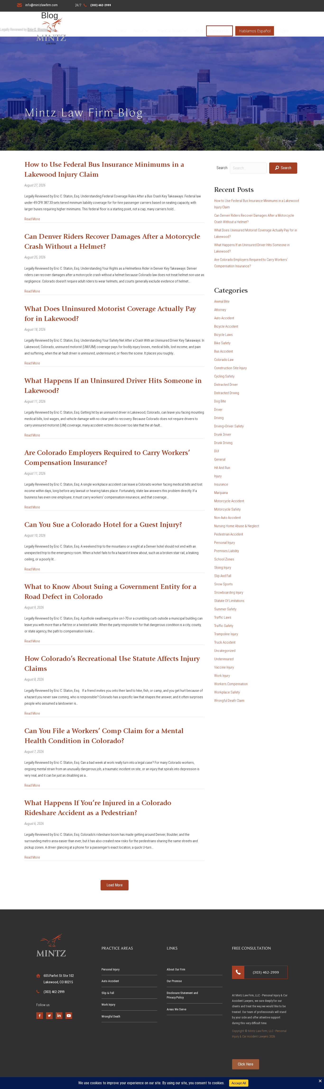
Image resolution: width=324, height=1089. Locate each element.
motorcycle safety (227, 509)
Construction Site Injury (230, 368)
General (219, 459)
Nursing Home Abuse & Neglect (236, 526)
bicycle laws (223, 335)
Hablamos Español (255, 30)
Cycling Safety (224, 376)
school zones (224, 559)
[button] (146, 31)
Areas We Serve (176, 1009)
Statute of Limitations (229, 601)
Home (121, 30)
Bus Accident (223, 351)
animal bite (222, 301)
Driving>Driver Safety (229, 426)
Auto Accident (224, 318)
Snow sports (223, 584)
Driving (219, 418)
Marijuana (221, 493)
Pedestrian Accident (228, 534)
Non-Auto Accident (227, 518)
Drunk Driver (222, 434)
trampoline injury (226, 634)
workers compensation (231, 684)
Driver (218, 409)
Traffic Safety (223, 626)
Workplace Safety (227, 692)
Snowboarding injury (228, 592)
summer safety (225, 609)
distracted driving (226, 393)
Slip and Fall (222, 576)
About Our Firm (176, 969)
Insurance (221, 484)
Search (222, 168)
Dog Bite (220, 401)
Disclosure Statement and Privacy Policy (182, 995)
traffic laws (222, 617)
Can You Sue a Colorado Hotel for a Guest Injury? (103, 525)
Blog (199, 30)
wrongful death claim (229, 700)
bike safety (222, 343)
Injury (218, 476)
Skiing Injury (222, 567)
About (138, 30)
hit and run (222, 468)
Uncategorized (225, 651)
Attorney (220, 310)
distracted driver (226, 384)
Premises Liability (226, 551)
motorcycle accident (229, 501)
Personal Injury (224, 542)
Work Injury (222, 675)
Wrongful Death (111, 1016)
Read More (32, 219)
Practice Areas (169, 30)
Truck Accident (225, 642)
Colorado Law (224, 360)
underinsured (224, 659)
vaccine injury (224, 667)
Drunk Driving (223, 443)
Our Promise (174, 981)
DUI (216, 451)
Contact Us (219, 30)
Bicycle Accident (226, 326)
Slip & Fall (108, 993)
